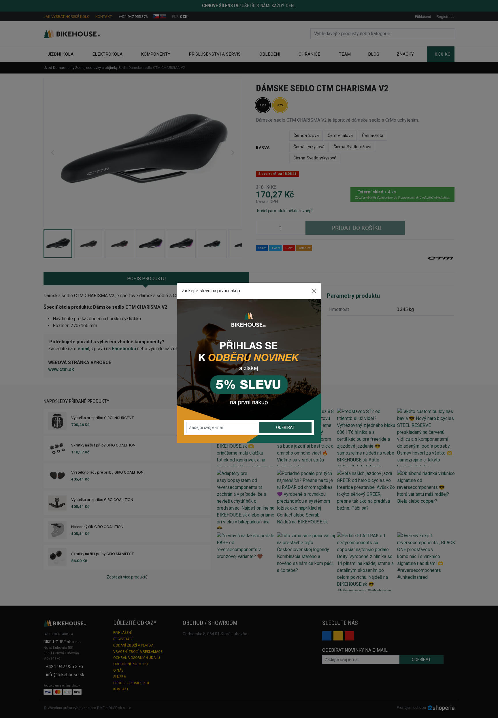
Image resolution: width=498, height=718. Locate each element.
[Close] (313, 290)
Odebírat (285, 427)
